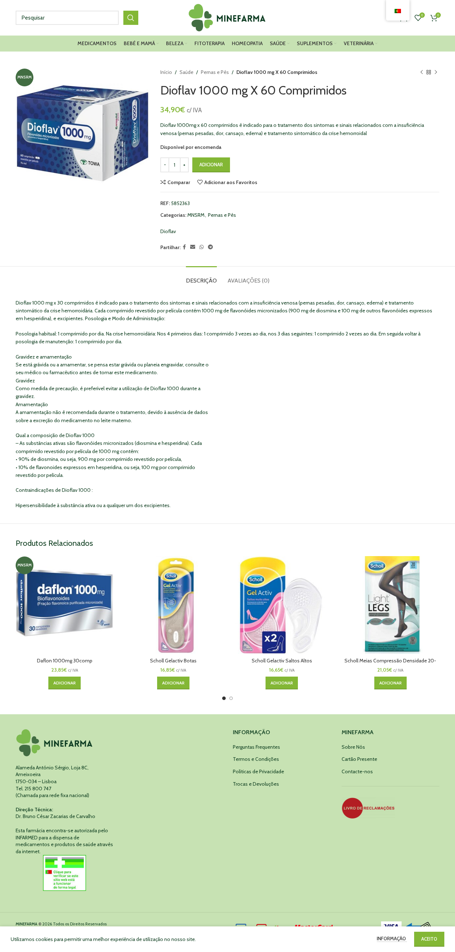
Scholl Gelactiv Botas (173, 660)
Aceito (429, 939)
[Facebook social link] (184, 247)
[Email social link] (192, 247)
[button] (64, 683)
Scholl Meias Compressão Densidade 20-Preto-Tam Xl (390, 664)
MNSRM (195, 215)
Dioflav (168, 231)
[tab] (201, 277)
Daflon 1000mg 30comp (64, 660)
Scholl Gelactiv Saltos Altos (282, 660)
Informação (392, 938)
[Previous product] (421, 72)
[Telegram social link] (210, 247)
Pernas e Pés (215, 72)
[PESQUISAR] (130, 18)
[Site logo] (227, 17)
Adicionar (211, 164)
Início (166, 72)
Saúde (186, 72)
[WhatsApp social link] (201, 247)
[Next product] (435, 72)
